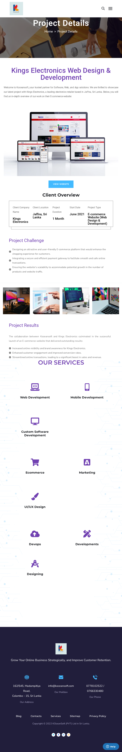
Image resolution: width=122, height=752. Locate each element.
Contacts (36, 716)
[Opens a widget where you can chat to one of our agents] (111, 747)
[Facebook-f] (58, 735)
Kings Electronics (20, 220)
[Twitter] (53, 735)
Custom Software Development (35, 433)
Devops (35, 544)
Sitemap (75, 716)
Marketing (87, 472)
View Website (61, 184)
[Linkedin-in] (63, 735)
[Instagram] (68, 735)
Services (56, 716)
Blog (18, 716)
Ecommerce (35, 472)
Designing (35, 574)
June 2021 (77, 214)
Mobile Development (87, 397)
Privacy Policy (97, 716)
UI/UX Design (35, 507)
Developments (87, 544)
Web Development (35, 397)
